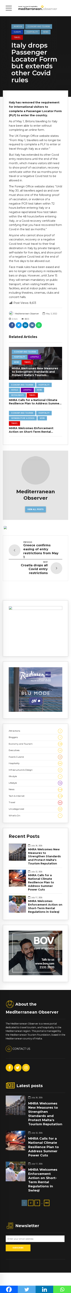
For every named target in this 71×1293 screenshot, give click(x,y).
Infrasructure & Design (22, 418)
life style (35, 776)
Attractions (35, 731)
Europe (17, 32)
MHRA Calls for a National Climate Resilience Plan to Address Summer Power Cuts (34, 403)
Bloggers (35, 737)
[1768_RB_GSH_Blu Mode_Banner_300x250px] (35, 711)
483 (46, 1202)
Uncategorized (35, 809)
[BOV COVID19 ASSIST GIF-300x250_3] (35, 974)
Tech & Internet (35, 796)
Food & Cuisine (35, 757)
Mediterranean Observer (27, 313)
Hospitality (32, 32)
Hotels (14, 390)
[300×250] (35, 609)
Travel (17, 37)
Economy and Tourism (39, 26)
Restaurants (17, 395)
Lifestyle (34, 357)
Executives (35, 750)
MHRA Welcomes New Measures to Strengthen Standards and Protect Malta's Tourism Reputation (44, 856)
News (45, 32)
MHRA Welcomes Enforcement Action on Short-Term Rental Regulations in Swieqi (31, 431)
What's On (35, 815)
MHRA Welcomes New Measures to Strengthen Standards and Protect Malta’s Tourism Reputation (35, 373)
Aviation (18, 26)
